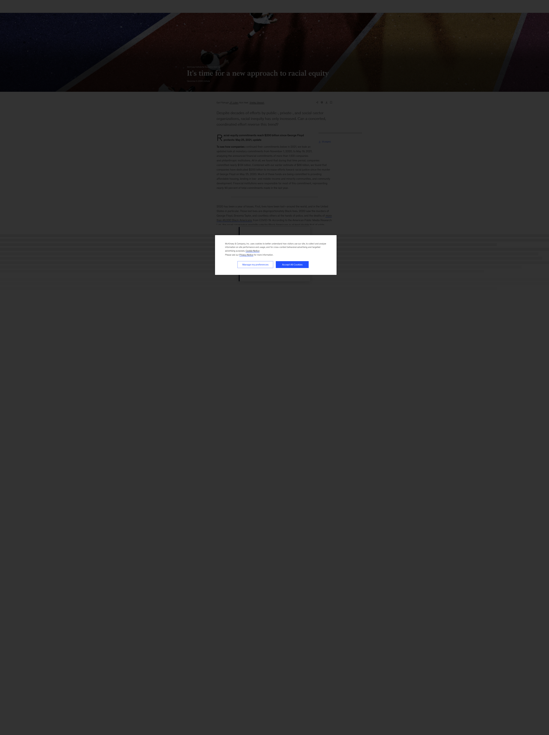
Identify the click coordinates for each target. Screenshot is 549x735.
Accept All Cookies (292, 264)
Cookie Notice (252, 251)
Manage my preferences (255, 264)
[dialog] (276, 255)
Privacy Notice (246, 255)
